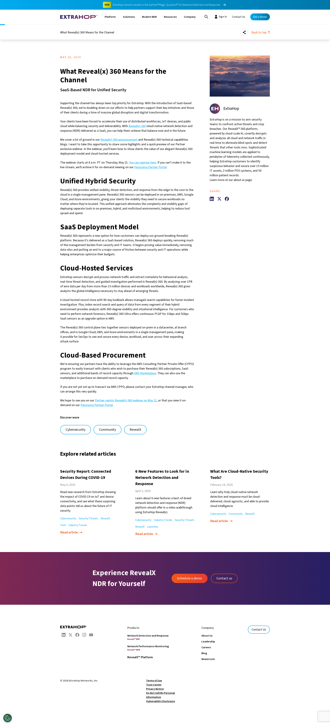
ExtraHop (231, 109)
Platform (110, 17)
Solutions (129, 17)
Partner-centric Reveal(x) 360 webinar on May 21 (126, 400)
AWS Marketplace (145, 373)
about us (239, 180)
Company (190, 17)
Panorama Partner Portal (150, 167)
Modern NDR (149, 17)
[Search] (206, 16)
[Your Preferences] (7, 718)
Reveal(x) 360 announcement (119, 140)
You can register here (142, 162)
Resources (170, 17)
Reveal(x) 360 (137, 126)
